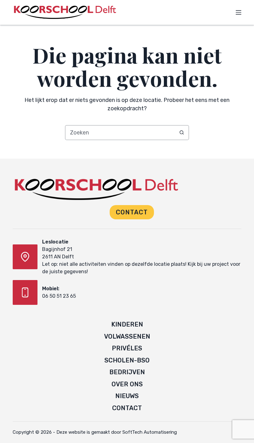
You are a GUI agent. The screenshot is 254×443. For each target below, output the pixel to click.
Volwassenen (127, 336)
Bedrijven (127, 372)
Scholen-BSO (127, 360)
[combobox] (119, 132)
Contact (132, 212)
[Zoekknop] (181, 132)
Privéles (127, 348)
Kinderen (127, 324)
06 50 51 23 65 (59, 296)
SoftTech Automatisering (149, 432)
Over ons (127, 384)
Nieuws (127, 396)
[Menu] (238, 12)
